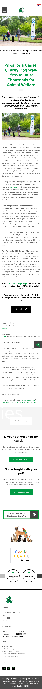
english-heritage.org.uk (18, 284)
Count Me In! (21, 309)
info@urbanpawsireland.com (12, 636)
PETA (4, 337)
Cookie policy (9, 649)
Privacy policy (9, 646)
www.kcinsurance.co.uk (10, 402)
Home (2, 51)
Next (39, 576)
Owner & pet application (21, 492)
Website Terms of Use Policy (14, 654)
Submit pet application (21, 459)
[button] (21, 555)
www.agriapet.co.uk (27, 400)
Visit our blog (21, 421)
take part (13, 187)
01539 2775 (20, 632)
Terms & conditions (11, 656)
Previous (2, 576)
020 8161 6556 (21, 634)
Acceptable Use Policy (12, 651)
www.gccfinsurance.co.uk (29, 402)
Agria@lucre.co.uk (8, 328)
